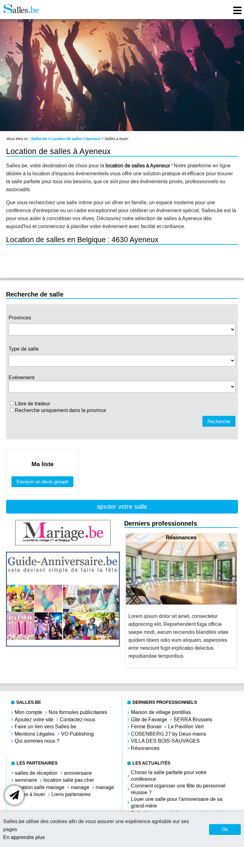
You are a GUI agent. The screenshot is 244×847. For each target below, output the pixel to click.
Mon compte (28, 712)
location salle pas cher (69, 780)
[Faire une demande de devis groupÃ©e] (14, 795)
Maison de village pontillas (161, 712)
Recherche (218, 421)
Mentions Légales (35, 734)
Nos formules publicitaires (78, 712)
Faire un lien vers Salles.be (45, 726)
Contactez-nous (77, 719)
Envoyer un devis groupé (42, 481)
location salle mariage (39, 787)
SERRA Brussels (192, 719)
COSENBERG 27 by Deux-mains (168, 734)
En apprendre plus (24, 837)
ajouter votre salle (122, 506)
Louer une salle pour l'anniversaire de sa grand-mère (176, 802)
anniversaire (78, 773)
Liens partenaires (71, 794)
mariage (80, 787)
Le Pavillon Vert (186, 726)
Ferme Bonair (146, 726)
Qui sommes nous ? (37, 741)
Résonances (145, 748)
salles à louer (30, 794)
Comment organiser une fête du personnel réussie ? (178, 789)
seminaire (26, 780)
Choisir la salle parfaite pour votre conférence (169, 775)
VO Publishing (77, 734)
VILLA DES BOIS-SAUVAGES (165, 741)
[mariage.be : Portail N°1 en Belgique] (63, 543)
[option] (181, 600)
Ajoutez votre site (34, 719)
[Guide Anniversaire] (63, 644)
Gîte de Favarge (149, 719)
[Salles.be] (21, 9)
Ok (225, 829)
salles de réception (36, 773)
